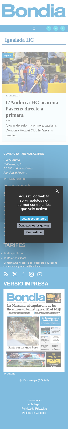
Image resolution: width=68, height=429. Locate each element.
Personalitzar (34, 232)
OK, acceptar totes (34, 218)
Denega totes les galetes (34, 225)
